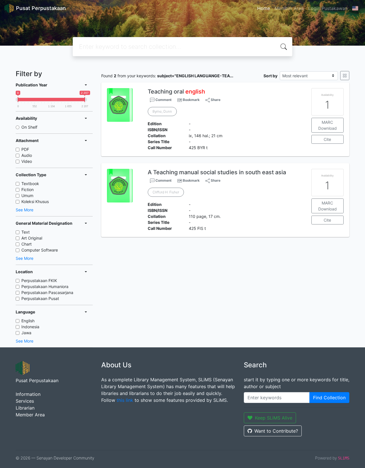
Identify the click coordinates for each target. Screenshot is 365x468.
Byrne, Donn (162, 111)
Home (263, 8)
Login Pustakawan (328, 8)
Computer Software (39, 250)
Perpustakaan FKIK (39, 280)
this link (125, 400)
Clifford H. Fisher (166, 192)
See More (24, 209)
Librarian (25, 408)
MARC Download (327, 125)
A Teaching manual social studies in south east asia (217, 172)
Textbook (30, 183)
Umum (27, 195)
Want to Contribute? (276, 431)
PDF (25, 149)
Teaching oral (176, 91)
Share (215, 100)
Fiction (27, 189)
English (28, 320)
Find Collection (329, 397)
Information (28, 394)
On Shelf (29, 127)
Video (26, 161)
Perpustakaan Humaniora (44, 286)
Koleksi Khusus (35, 201)
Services (25, 401)
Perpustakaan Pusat (40, 298)
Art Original (31, 238)
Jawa (26, 332)
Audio (26, 155)
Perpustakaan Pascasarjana (47, 292)
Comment (163, 100)
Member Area (289, 8)
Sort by (270, 75)
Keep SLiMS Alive (273, 418)
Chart (26, 244)
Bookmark (191, 100)
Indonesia (30, 326)
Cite (327, 139)
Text (25, 232)
